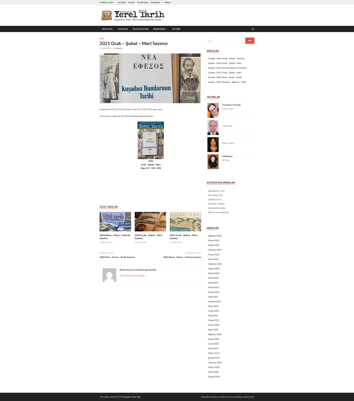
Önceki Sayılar (142, 2)
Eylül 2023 (213, 282)
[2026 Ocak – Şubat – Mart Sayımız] (150, 232)
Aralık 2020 (213, 325)
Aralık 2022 (213, 292)
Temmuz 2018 (215, 362)
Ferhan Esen (228, 109)
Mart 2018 (213, 371)
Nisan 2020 (213, 339)
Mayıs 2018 (213, 367)
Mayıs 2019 (213, 353)
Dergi (102, 39)
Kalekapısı (227, 156)
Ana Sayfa (122, 2)
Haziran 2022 (214, 301)
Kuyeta (119, 48)
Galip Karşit (227, 126)
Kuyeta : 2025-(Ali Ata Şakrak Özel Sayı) (227, 67)
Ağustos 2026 (214, 235)
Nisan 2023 (213, 287)
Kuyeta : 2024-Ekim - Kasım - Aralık (225, 77)
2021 (150, 161)
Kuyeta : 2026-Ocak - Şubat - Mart (225, 63)
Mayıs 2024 (213, 268)
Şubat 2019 (213, 357)
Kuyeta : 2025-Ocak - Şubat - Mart (225, 72)
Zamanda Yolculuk (231, 105)
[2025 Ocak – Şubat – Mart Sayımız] (185, 232)
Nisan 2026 (213, 240)
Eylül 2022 (213, 296)
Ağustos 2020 (214, 334)
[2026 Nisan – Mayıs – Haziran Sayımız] (115, 232)
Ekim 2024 (213, 259)
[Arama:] (230, 41)
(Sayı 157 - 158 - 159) (151, 168)
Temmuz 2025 (215, 249)
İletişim (167, 2)
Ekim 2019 (213, 348)
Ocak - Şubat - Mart (150, 164)
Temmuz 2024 (215, 263)
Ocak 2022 (213, 310)
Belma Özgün (228, 143)
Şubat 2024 (213, 273)
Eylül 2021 (213, 315)
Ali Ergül (225, 160)
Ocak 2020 (213, 343)
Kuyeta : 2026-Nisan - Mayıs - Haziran (226, 58)
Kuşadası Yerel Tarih (131, 397)
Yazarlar (131, 2)
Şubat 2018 (213, 376)
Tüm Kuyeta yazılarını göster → (134, 275)
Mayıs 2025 (213, 254)
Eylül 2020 (213, 329)
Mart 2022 (213, 306)
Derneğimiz (155, 2)
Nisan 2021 (213, 320)
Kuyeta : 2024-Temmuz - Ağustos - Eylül (227, 82)
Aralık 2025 (213, 245)
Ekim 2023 (213, 278)
